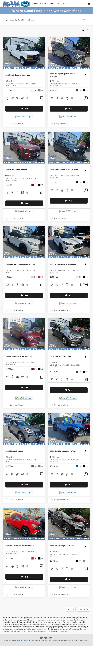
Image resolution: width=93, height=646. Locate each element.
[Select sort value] (88, 29)
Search (83, 20)
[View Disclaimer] (28, 98)
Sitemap (25, 640)
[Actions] (41, 75)
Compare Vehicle (16, 124)
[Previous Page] (68, 609)
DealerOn (19, 640)
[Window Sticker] (86, 284)
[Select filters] (83, 29)
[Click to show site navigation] (89, 3)
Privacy (31, 640)
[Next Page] (73, 609)
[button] (42, 53)
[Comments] (41, 98)
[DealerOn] (46, 638)
